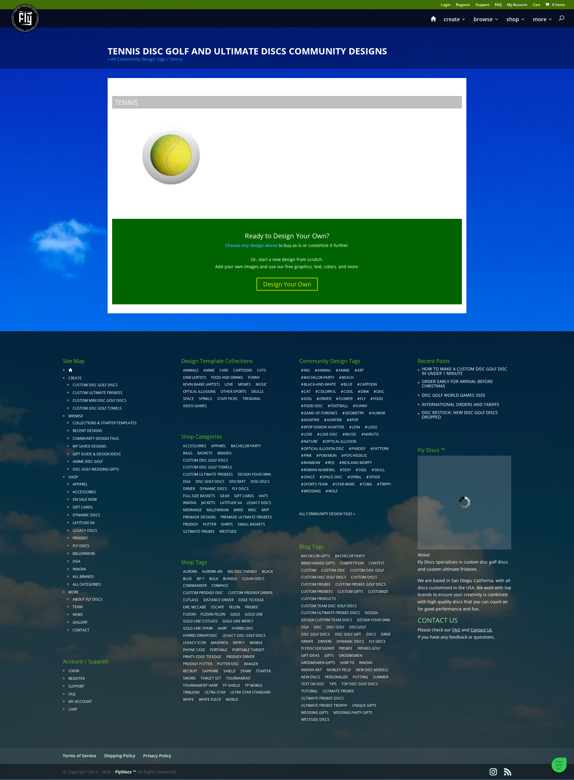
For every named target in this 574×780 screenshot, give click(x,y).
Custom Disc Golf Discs (95, 384)
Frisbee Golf (369, 648)
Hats (263, 495)
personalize (336, 677)
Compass (219, 585)
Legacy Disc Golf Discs (244, 635)
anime (344, 370)
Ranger (251, 663)
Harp (222, 628)
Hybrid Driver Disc (200, 635)
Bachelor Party (246, 445)
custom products (318, 598)
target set (211, 678)
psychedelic (355, 455)
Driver (189, 488)
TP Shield (231, 685)
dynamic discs (350, 641)
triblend (191, 692)
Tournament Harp (200, 685)
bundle (230, 578)
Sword (189, 678)
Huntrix (334, 419)
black (267, 571)
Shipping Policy (119, 755)
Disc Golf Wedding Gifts (96, 469)
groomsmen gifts (318, 662)
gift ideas (310, 655)
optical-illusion (340, 441)
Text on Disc (313, 683)
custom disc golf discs (486, 562)
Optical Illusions (199, 391)
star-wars (345, 484)
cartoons (242, 370)
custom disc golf (367, 570)
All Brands (83, 576)
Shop (512, 20)
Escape (217, 607)
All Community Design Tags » (327, 513)
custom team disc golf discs (329, 605)
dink (365, 391)
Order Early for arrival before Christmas (457, 383)
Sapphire (210, 671)
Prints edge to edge (202, 656)
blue (187, 578)
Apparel (80, 484)
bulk (213, 578)
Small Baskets (251, 524)
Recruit (190, 671)
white (188, 699)
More (539, 20)
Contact (81, 630)
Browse (483, 20)
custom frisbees (317, 591)
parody (359, 448)
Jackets (208, 502)
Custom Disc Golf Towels (97, 408)
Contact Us (481, 630)
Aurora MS (212, 571)
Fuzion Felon (213, 614)
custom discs (364, 577)
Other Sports (233, 391)
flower (345, 398)
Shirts (227, 524)
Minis (238, 509)
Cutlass (191, 599)
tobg (367, 484)
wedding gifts (315, 712)
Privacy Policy (157, 755)
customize (378, 591)
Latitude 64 (83, 522)
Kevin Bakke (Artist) (201, 384)
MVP (265, 509)
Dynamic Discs (86, 515)
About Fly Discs (88, 599)
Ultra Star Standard (250, 692)
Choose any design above (251, 245)
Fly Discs (81, 545)
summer (380, 677)
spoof (374, 477)
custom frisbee (316, 584)
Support (482, 5)
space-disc (332, 477)
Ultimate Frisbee (199, 531)
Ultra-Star (214, 692)
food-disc (313, 405)
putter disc (228, 663)
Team (78, 606)
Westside (228, 531)
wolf (333, 491)
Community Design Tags (96, 438)
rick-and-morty (357, 462)
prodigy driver (240, 656)
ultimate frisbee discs (322, 698)
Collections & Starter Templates (105, 422)
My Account (517, 5)
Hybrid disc (243, 628)
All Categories (87, 584)
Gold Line (254, 614)
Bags (188, 453)
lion (356, 427)
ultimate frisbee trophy (324, 705)
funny (361, 405)
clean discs (253, 578)
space (309, 477)
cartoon (368, 384)
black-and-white (320, 384)
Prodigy (80, 538)
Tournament (238, 678)
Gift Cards (83, 507)
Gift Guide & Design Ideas (97, 454)
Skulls (257, 391)
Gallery (80, 622)
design (371, 612)
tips (333, 683)
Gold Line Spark (198, 628)
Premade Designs (199, 517)
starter (263, 671)
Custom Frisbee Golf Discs (360, 584)
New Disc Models (372, 669)
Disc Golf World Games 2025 (453, 395)
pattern (381, 448)
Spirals (205, 398)
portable (219, 649)
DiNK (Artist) (194, 377)
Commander (195, 585)
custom (308, 570)
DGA (76, 561)
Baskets (205, 453)
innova (366, 662)
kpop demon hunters (324, 427)
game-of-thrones (321, 413)
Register (463, 5)
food (378, 398)
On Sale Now (85, 499)
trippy (385, 484)
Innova (79, 569)
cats (261, 370)
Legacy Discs (85, 530)
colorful (327, 391)
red (331, 462)
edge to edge (251, 599)
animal (324, 370)
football (339, 405)
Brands (224, 453)
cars (223, 370)
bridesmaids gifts (318, 563)
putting (360, 677)
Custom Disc (333, 570)
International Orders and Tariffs (460, 404)
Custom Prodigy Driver (250, 592)
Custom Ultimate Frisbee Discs (330, 612)
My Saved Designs (89, 446)
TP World (253, 685)
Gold (235, 614)
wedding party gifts (353, 712)
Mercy (239, 642)
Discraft (237, 481)
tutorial (309, 691)
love (308, 434)
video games (195, 405)
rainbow (312, 462)
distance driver (218, 599)
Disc (318, 627)
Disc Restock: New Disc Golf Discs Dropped (460, 414)
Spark (245, 671)
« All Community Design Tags (137, 59)
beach (348, 377)
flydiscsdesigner (317, 648)
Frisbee (345, 648)
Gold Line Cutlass (200, 621)
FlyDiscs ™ (125, 772)
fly (363, 398)
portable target (248, 649)
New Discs (310, 677)
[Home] (433, 22)
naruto (371, 434)
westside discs (315, 719)
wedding (312, 491)
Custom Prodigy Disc (203, 592)
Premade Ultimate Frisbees (246, 517)
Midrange (192, 509)
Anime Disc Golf (88, 461)
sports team (316, 484)
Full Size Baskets (199, 495)
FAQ (498, 5)
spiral (355, 477)
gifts (329, 655)
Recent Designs (87, 430)
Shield (229, 671)
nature (311, 441)
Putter (209, 524)
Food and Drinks (227, 377)
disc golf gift (348, 634)
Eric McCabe (194, 607)
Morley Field (339, 669)
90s (307, 370)
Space (188, 398)
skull (379, 469)
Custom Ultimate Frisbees (98, 392)
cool (348, 391)
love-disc (329, 434)
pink (308, 455)
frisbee (251, 607)
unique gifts (364, 705)
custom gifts (350, 591)
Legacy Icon (194, 642)
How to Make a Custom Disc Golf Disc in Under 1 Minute (464, 371)
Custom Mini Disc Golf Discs (99, 400)
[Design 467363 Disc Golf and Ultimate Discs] (171, 157)
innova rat (311, 669)
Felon (234, 607)
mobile (256, 642)
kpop (353, 419)
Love (229, 384)
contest (377, 563)
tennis (176, 59)
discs (371, 634)
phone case (194, 649)
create (452, 20)
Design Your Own (287, 284)
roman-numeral (319, 469)
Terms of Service (79, 755)
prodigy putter (197, 663)
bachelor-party (319, 377)
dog (308, 398)
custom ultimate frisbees (452, 569)
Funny (254, 377)
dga (305, 627)
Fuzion (189, 614)
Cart (536, 5)
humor (378, 413)
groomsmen (350, 655)
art (360, 370)
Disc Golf (335, 627)
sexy (347, 469)
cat (307, 391)
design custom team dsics (326, 619)
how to (347, 662)
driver (325, 398)
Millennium (84, 553)
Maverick (219, 642)
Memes (244, 384)
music (261, 384)
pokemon (328, 455)
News (78, 614)
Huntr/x (311, 419)
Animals (191, 370)
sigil (362, 469)
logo (372, 427)
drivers (325, 641)
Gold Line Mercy (238, 621)
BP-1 (200, 578)
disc (380, 391)
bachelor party (350, 555)
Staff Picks (227, 398)
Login (446, 5)
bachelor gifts (315, 555)
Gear (224, 495)
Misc (252, 509)
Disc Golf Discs (210, 481)
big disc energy (242, 571)
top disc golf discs (359, 683)
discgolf (357, 627)
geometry (354, 413)
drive (386, 634)
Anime (209, 370)
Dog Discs (260, 481)
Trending (251, 398)
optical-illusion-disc (324, 448)
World (232, 699)
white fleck (210, 699)
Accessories (84, 491)
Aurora (190, 571)
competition (352, 563)
